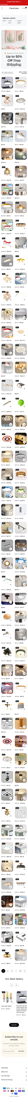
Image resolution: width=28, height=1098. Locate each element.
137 (20, 971)
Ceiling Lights (10, 21)
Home (4, 20)
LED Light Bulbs (6, 1006)
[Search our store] (23, 8)
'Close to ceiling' (19, 21)
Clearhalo (16, 1096)
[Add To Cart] (11, 1001)
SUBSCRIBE (21, 1051)
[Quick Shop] (10, 86)
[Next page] (25, 971)
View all (14, 1025)
